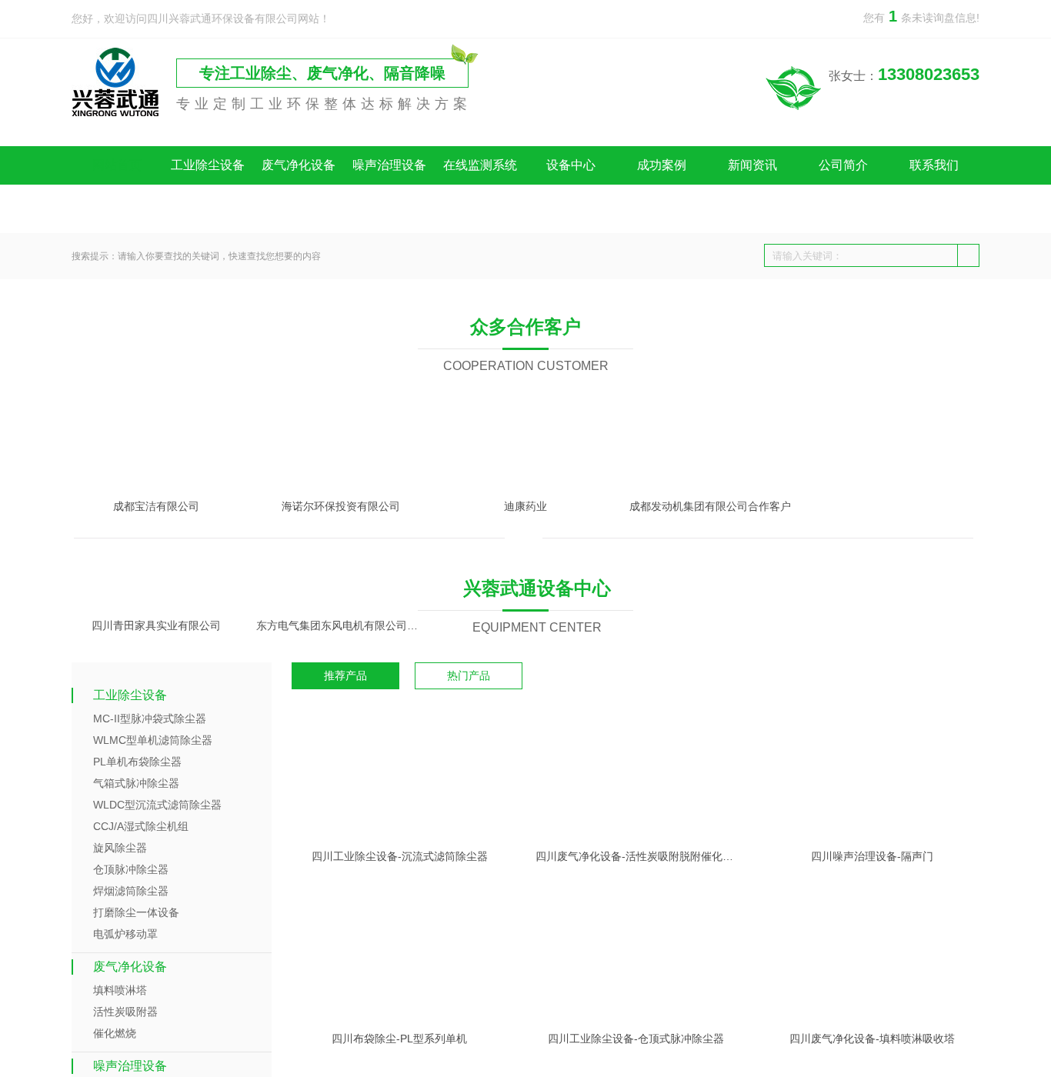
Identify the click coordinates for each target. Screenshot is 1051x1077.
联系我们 (934, 165)
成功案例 (661, 165)
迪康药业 (525, 956)
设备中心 (571, 165)
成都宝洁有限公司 (156, 956)
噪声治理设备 (389, 165)
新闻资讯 (752, 165)
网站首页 (117, 165)
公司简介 (843, 165)
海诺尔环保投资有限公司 (341, 956)
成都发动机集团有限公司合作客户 (710, 956)
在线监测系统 (480, 165)
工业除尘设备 (208, 165)
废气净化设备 (298, 165)
